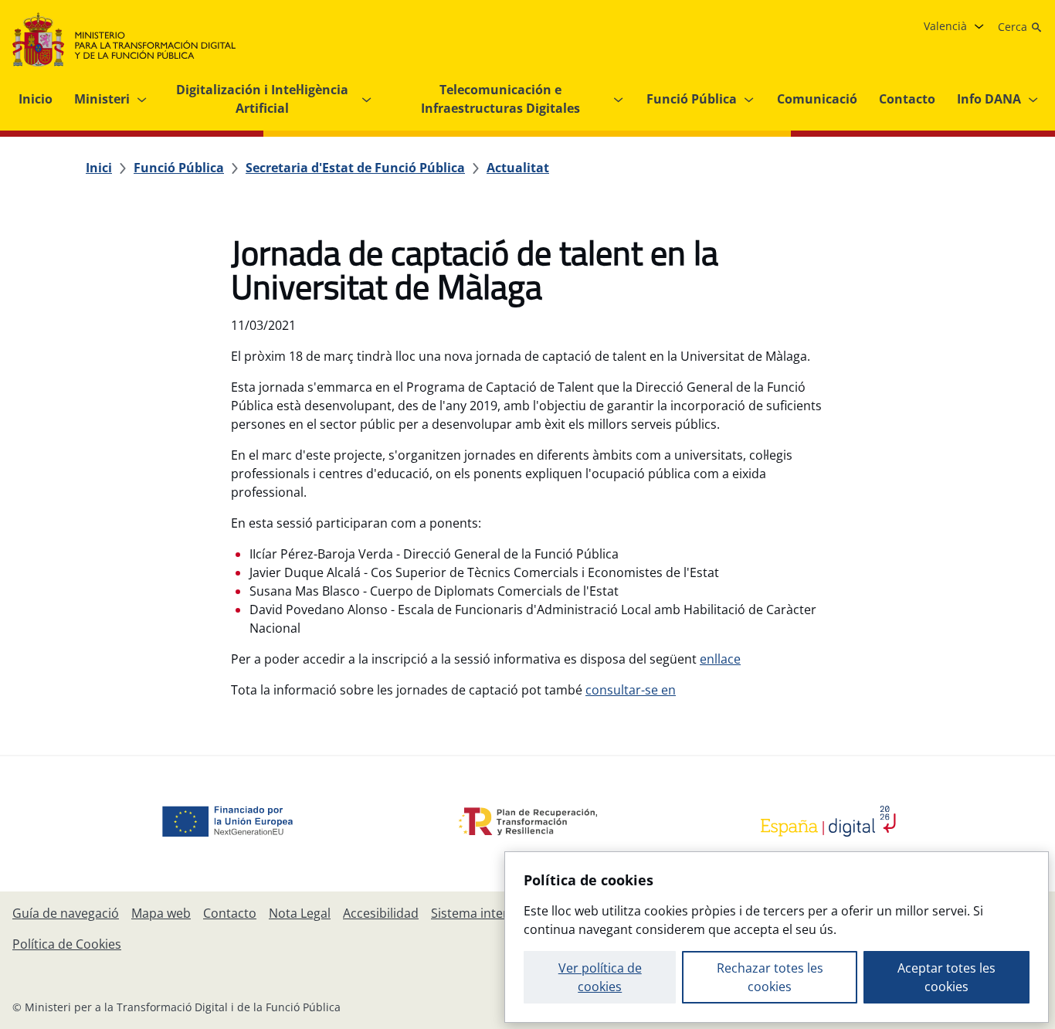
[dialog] (776, 937)
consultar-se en (630, 689)
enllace (720, 658)
